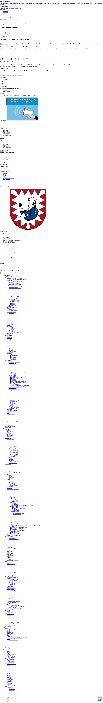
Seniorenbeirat (11, 289)
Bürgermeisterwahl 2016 (15, 296)
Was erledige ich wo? (8, 276)
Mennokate (11, 476)
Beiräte (8, 285)
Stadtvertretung (9, 280)
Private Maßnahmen (12, 388)
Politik (13, 23)
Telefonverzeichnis (10, 311)
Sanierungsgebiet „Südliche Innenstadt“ (18, 372)
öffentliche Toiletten (10, 575)
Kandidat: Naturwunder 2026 (12, 408)
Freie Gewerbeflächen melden (14, 644)
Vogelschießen (11, 471)
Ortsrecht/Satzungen (8, 343)
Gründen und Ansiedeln (9, 641)
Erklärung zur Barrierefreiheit (8, 268)
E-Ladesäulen (11, 405)
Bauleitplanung (9, 361)
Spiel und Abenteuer (10, 445)
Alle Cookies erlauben (19, 8)
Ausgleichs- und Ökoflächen (12, 410)
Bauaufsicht (5, 177)
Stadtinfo (8, 437)
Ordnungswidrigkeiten (6, 179)
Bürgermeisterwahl (12, 295)
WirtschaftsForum (8, 630)
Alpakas (8, 676)
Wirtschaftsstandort (8, 631)
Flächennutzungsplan (14, 500)
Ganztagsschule (11, 482)
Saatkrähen (9, 420)
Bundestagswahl (5, 168)
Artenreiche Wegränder (11, 555)
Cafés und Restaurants (10, 661)
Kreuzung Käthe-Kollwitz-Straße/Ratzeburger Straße (20, 381)
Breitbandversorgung (10, 493)
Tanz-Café (13, 356)
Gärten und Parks (10, 457)
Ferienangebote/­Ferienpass (11, 590)
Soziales (4, 176)
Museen (8, 474)
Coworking (9, 645)
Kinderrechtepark (10, 594)
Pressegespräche (9, 424)
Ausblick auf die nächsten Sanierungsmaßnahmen (19, 386)
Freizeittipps (7, 663)
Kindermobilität (13, 532)
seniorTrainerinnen (14, 358)
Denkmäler (9, 433)
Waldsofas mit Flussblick (13, 463)
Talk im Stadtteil (14, 374)
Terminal (10, 314)
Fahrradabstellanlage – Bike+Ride (12, 565)
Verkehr (6, 561)
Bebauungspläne (12, 364)
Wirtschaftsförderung (10, 632)
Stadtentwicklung (8, 360)
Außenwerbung (7, 646)
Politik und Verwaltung (8, 23)
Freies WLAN (9, 573)
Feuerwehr (11, 327)
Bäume (8, 413)
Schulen (8, 479)
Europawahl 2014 (14, 304)
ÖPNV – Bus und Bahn (11, 494)
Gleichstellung (9, 322)
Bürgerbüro (4, 174)
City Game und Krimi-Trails (14, 448)
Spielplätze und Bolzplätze (13, 446)
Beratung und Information (11, 602)
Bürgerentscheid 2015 (12, 305)
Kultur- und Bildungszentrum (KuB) (15, 332)
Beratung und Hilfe (10, 597)
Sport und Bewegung (10, 439)
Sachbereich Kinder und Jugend (12, 577)
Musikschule (9, 487)
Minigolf (8, 675)
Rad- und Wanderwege (13, 455)
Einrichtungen (9, 326)
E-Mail (1, 83)
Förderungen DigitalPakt (13, 484)
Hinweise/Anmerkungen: (4, 86)
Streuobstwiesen (9, 415)
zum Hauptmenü (5, 12)
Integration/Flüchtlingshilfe (9, 596)
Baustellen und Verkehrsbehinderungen (13, 535)
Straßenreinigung (10, 352)
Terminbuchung (11, 313)
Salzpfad (10, 451)
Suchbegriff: (2, 20)
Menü (1, 271)
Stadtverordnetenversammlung (14, 283)
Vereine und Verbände (10, 614)
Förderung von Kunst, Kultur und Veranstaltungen (15, 490)
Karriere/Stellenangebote (9, 335)
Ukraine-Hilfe (9, 599)
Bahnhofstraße (13, 376)
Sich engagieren (7, 613)
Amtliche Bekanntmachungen (10, 426)
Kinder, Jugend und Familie (9, 576)
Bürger (4, 428)
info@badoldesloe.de (9, 241)
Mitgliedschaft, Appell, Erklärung (12, 307)
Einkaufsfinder (9, 568)
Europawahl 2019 (14, 303)
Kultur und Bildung (8, 464)
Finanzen (4, 180)
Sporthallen (11, 442)
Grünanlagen (9, 412)
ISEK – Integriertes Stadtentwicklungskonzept (15, 395)
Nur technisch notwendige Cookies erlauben (7, 8)
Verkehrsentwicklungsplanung (12, 396)
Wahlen (15, 23)
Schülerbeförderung (12, 483)
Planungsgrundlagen (12, 390)
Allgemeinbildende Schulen (13, 579)
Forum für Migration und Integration (15, 288)
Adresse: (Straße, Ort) (4, 79)
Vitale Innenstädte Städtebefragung (11, 648)
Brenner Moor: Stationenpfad (14, 452)
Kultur (6, 686)
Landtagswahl (11, 297)
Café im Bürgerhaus (14, 355)
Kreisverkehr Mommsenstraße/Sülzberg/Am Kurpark (20, 385)
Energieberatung (12, 403)
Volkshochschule (12, 328)
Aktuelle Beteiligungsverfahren (14, 362)
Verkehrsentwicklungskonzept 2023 (15, 394)
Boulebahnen (11, 447)
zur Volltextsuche (5, 11)
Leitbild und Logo (10, 333)
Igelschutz (8, 419)
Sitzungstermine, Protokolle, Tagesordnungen (14, 278)
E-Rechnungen (9, 346)
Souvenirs (8, 652)
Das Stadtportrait (7, 429)
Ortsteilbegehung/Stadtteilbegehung (13, 319)
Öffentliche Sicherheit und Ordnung (9, 178)
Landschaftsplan (9, 409)
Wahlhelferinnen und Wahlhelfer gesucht (24, 23)
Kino (8, 444)
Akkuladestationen (12, 406)
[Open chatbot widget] (99, 699)
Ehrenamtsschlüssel (10, 435)
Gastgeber (8, 660)
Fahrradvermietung (12, 456)
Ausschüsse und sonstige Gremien (15, 284)
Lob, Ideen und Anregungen (11, 318)
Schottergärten (9, 418)
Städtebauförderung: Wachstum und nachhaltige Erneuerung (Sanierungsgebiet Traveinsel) (24, 525)
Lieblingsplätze (7, 701)
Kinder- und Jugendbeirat (13, 287)
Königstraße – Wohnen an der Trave (13, 368)
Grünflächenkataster (10, 411)
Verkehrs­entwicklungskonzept (16, 529)
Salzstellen (8, 417)
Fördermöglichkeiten (10, 589)
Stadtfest (10, 470)
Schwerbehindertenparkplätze (14, 605)
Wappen (8, 430)
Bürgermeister (9, 320)
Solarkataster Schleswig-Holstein (14, 407)
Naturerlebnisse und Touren (11, 449)
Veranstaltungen (9, 465)
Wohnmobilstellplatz (10, 662)
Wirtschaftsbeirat (12, 625)
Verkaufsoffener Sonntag (11, 570)
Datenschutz (5, 90)
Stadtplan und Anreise (10, 654)
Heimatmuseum (11, 330)
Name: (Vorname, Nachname (5, 77)
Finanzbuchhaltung (10, 353)
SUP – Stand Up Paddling (13, 454)
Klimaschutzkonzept (12, 399)
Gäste (4, 649)
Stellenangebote (9, 336)
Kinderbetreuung (10, 586)
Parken (8, 563)
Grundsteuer (11, 348)
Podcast (10, 323)
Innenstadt (8, 635)
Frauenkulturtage (12, 468)
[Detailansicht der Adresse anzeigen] (27, 229)
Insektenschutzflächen (10, 554)
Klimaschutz (9, 398)
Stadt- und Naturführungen (13, 450)
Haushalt (8, 345)
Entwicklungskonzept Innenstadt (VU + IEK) (16, 392)
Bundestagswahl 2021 (15, 300)
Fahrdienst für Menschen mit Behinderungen (16, 606)
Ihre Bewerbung (9, 337)
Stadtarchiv (9, 325)
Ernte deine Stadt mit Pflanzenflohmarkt (16, 472)
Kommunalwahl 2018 (15, 293)
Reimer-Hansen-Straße (15, 378)
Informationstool (16, 384)
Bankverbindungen (6, 184)
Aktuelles (6, 628)
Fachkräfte (8, 639)
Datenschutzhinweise (4, 6)
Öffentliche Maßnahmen (13, 375)
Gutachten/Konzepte (10, 367)
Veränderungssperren (14, 501)
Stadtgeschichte (9, 432)
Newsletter (9, 334)
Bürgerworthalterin (12, 282)
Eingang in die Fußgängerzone (16, 377)
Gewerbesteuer (11, 349)
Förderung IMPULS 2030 (13, 485)
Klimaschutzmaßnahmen (13, 401)
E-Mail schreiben (8, 135)
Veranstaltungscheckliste (13, 467)
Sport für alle (9, 603)
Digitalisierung (9, 636)
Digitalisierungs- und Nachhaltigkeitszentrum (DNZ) (18, 637)
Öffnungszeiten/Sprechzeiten (12, 310)
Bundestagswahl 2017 (15, 301)
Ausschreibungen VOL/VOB (10, 427)
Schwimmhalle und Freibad (13, 440)
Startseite (1, 23)
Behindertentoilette (10, 609)
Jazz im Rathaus (11, 469)
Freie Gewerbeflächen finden (14, 643)
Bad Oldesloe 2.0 (12, 526)
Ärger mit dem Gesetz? (11, 595)
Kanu (10, 453)
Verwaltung (7, 308)
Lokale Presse (9, 425)
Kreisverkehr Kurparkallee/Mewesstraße (18, 382)
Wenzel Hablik (11, 477)
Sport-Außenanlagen (12, 443)
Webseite (7, 133)
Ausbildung (9, 339)
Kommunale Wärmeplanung (14, 400)
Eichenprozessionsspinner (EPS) (12, 421)
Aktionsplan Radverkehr (15, 533)
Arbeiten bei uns (9, 338)
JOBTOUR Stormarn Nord (13, 640)
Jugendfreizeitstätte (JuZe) (13, 331)
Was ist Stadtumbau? (12, 370)
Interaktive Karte (7, 658)
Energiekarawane (12, 402)
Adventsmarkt (11, 473)
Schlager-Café (13, 357)
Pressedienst (7, 422)
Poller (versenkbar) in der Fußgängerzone (16, 608)
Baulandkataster (11, 502)
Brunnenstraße (13, 379)
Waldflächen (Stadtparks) (13, 461)
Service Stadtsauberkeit (11, 317)
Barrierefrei (7, 600)
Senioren (10, 354)
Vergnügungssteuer (12, 351)
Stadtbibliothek (11, 329)
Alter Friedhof (13, 383)
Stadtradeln (11, 404)
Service (6, 650)
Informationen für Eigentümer (14, 389)
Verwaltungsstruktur (10, 321)
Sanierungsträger (14, 373)
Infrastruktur (9, 634)
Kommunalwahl (11, 292)
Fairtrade (8, 571)
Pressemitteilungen (10, 423)
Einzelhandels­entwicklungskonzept (15, 393)
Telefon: (1, 81)
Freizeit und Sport (8, 438)
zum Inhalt (4, 13)
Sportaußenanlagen (10, 682)
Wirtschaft (4, 627)
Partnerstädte (9, 306)
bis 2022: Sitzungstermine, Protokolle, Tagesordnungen (18, 279)
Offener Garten (11, 462)
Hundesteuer (11, 350)
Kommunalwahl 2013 (15, 294)
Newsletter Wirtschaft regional (12, 629)
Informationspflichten (6, 91)
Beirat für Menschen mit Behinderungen (16, 286)
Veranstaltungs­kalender (13, 688)
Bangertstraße (13, 380)
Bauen (8, 534)
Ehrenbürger (9, 434)
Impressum (4, 265)
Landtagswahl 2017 (14, 298)
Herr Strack (2, 138)
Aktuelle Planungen (12, 363)
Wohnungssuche (9, 492)
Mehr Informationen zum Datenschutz (6, 18)
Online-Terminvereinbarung (11, 312)
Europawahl (11, 302)
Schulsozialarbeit (12, 481)
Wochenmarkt (9, 569)
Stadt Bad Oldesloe (3, 231)
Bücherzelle (9, 574)
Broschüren (9, 655)
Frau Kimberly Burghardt (4, 150)
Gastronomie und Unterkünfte (10, 659)
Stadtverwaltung (5, 173)
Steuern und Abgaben (10, 347)
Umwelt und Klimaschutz (9, 397)
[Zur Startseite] (5, 15)
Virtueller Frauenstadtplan (13, 324)
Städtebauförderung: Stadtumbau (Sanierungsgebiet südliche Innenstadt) (19, 369)
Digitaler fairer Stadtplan (13, 572)
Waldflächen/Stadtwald (11, 414)
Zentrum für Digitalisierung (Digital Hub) (16, 638)
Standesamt (4, 175)
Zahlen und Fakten (10, 633)
